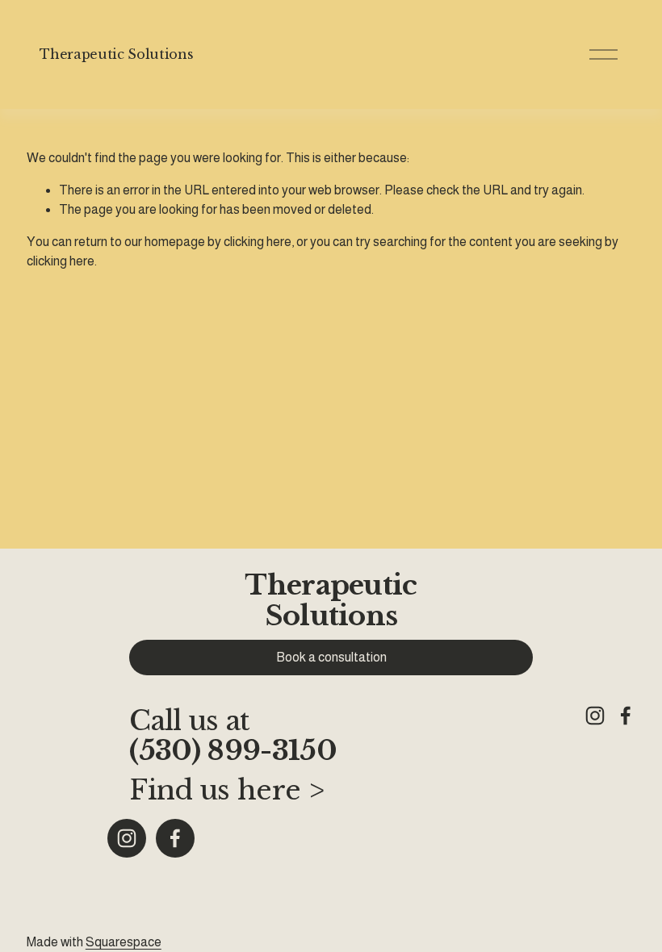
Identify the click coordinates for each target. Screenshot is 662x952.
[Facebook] (175, 838)
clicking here (257, 241)
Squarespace (123, 942)
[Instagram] (126, 838)
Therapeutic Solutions (116, 54)
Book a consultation (331, 657)
